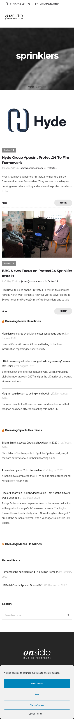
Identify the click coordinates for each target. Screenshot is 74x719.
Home (31, 87)
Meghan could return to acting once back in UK (28, 393)
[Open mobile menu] (66, 17)
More (4, 202)
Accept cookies (37, 683)
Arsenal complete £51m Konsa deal (22, 470)
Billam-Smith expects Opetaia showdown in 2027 (29, 442)
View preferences (37, 705)
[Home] (14, 20)
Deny (37, 694)
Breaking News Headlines (23, 321)
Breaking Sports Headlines (23, 430)
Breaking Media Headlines (23, 544)
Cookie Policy (35, 714)
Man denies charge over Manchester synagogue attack (33, 333)
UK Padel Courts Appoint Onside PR (22, 585)
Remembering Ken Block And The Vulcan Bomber (30, 571)
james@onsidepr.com (31, 168)
